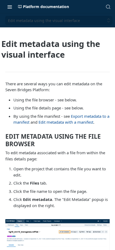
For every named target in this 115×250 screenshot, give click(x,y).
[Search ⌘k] (108, 6)
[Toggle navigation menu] (9, 6)
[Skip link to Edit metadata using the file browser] (2, 140)
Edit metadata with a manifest (66, 122)
